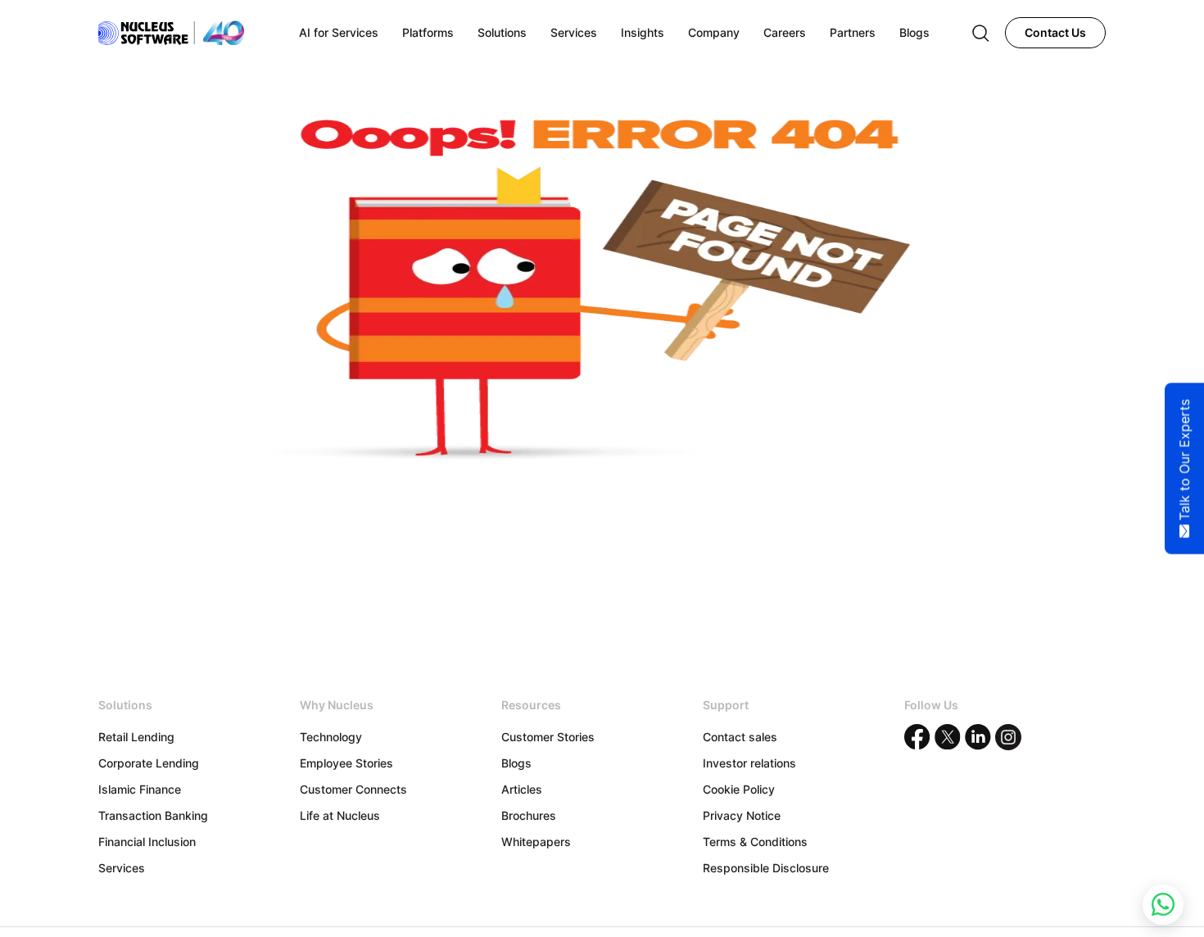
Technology (331, 737)
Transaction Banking (153, 815)
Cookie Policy (739, 789)
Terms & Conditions (755, 842)
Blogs (516, 763)
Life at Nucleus (340, 815)
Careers (784, 32)
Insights (642, 32)
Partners (853, 32)
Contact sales (740, 737)
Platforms (428, 32)
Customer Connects (353, 789)
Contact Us (1055, 32)
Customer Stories (548, 737)
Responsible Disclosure (766, 868)
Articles (521, 789)
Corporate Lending (148, 763)
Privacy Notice (742, 815)
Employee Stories (346, 763)
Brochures (528, 815)
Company (714, 32)
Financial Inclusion (147, 842)
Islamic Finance (139, 789)
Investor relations (749, 763)
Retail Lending (136, 737)
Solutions (502, 32)
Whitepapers (536, 842)
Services (121, 868)
